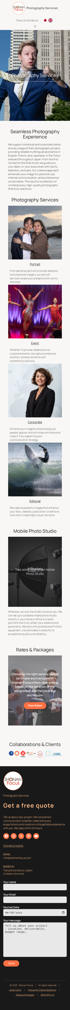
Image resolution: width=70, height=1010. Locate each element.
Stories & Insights (13, 845)
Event (35, 343)
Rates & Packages (25, 994)
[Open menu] (35, 26)
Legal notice (15, 989)
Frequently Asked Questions (42, 989)
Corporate (35, 422)
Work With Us (47, 994)
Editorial (34, 501)
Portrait (35, 264)
